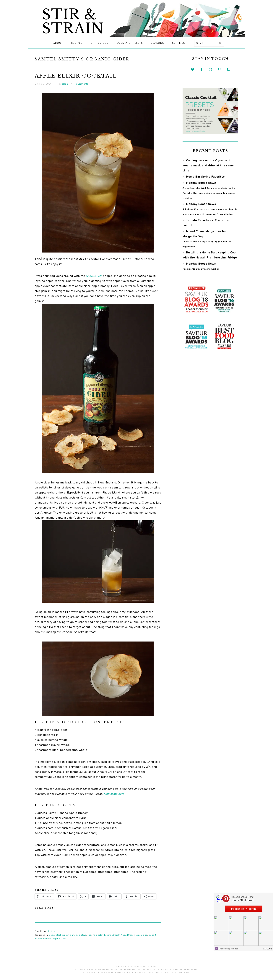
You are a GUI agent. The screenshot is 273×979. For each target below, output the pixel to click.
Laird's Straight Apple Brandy (119, 935)
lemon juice (141, 935)
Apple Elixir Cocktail (76, 76)
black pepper (62, 935)
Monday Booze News (210, 209)
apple (52, 935)
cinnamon (75, 935)
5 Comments (82, 84)
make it (152, 935)
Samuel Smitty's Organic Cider (50, 938)
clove (83, 935)
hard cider (98, 935)
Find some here (114, 794)
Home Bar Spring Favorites (205, 177)
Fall (89, 935)
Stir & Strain (73, 21)
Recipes (51, 931)
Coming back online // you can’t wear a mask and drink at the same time (208, 165)
